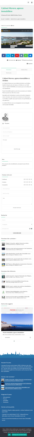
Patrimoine (5, 402)
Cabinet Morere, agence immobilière (18, 18)
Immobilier (7, 18)
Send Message (17, 149)
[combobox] (17, 224)
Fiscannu (7, 123)
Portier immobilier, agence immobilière (13, 332)
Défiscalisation (6, 397)
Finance (5, 398)
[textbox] (17, 224)
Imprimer (30, 63)
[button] (14, 341)
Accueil (2, 18)
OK (9, 434)
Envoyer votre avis (17, 207)
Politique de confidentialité (19, 434)
